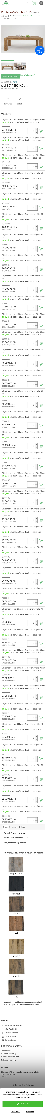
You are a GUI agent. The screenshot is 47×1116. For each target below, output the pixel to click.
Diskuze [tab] (22, 827)
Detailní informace (27, 75)
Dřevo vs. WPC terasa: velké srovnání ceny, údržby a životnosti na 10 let (20, 1073)
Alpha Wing (30, 1085)
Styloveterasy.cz (11, 1033)
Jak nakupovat (6, 1050)
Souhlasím (24, 1103)
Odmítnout (15, 1111)
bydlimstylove (10, 1036)
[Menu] (41, 3)
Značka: (10, 18)
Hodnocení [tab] (13, 827)
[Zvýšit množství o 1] (36, 129)
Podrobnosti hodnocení (31, 16)
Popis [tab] (5, 827)
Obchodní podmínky (8, 1053)
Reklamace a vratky (8, 1060)
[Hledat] (28, 3)
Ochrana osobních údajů (10, 1057)
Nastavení (30, 1111)
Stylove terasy (10, 1040)
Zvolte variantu (10, 76)
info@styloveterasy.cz (13, 1025)
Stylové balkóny (19, 1085)
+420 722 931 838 (11, 1029)
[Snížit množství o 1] (36, 132)
